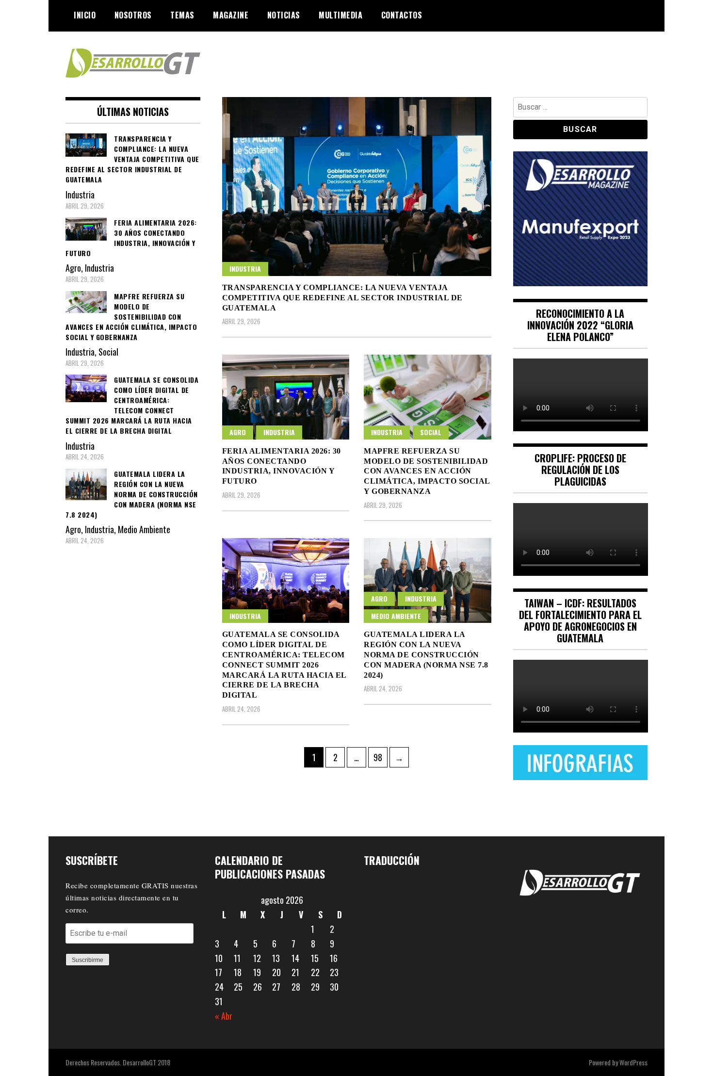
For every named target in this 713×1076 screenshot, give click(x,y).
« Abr (223, 1016)
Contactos (401, 15)
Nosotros (133, 15)
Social (430, 432)
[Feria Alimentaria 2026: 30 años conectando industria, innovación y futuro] (286, 397)
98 (380, 757)
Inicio (85, 15)
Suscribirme (87, 960)
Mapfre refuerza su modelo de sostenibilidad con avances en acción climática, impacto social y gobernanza (427, 471)
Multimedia (340, 15)
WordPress (633, 1062)
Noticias (283, 15)
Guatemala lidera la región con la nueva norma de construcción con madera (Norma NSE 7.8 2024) (426, 654)
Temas (182, 15)
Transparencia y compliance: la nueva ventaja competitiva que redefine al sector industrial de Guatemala (342, 297)
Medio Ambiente (396, 616)
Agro (237, 432)
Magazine (230, 15)
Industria (245, 268)
